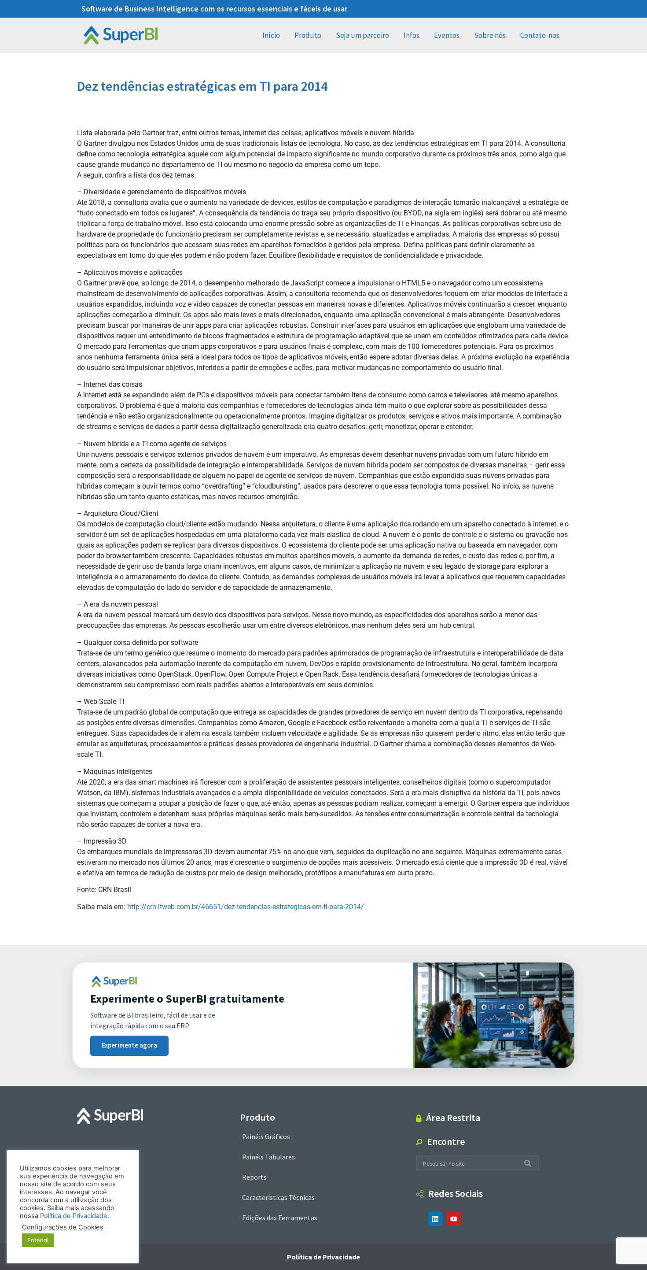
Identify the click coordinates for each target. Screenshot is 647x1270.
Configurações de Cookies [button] (62, 1227)
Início (271, 35)
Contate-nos (539, 35)
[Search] (529, 1163)
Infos (411, 35)
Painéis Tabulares (268, 1156)
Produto (307, 35)
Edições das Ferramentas (279, 1217)
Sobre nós (490, 35)
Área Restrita (453, 1117)
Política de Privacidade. (74, 1216)
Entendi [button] (37, 1240)
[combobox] (470, 1163)
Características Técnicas (278, 1197)
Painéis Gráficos (266, 1136)
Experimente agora (129, 1045)
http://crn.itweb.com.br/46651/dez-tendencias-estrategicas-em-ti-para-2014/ (245, 907)
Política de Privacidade (323, 1256)
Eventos (447, 35)
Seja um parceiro (362, 35)
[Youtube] (454, 1219)
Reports (254, 1177)
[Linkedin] (435, 1219)
